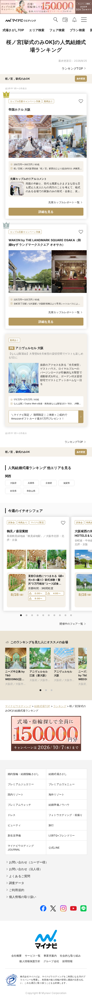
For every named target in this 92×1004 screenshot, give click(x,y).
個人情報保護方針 (29, 961)
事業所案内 (50, 955)
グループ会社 (51, 961)
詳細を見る (46, 211)
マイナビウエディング (18, 706)
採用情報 (67, 961)
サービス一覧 (32, 955)
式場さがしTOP (13, 30)
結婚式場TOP (42, 706)
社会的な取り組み (70, 955)
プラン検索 (77, 30)
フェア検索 (57, 30)
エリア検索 (36, 30)
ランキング (59, 706)
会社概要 (16, 955)
